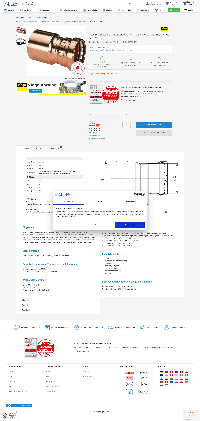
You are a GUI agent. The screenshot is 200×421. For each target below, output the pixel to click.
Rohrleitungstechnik (31, 22)
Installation (20, 18)
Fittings (30, 18)
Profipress (45, 22)
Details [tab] (100, 201)
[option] (58, 300)
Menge (126, 122)
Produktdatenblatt (94, 135)
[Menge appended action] (133, 125)
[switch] (12, 418)
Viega (18, 22)
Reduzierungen (42, 18)
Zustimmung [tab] (68, 201)
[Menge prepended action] (120, 125)
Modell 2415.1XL (96, 22)
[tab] (24, 148)
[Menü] (16, 413)
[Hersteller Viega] (164, 29)
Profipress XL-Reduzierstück (76, 22)
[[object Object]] (51, 87)
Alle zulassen (130, 225)
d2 (90, 112)
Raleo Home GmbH (105, 47)
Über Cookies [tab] (131, 201)
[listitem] (25, 371)
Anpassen (98, 225)
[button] (153, 4)
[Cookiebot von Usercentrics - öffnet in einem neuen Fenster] (135, 194)
